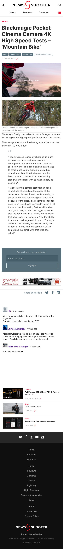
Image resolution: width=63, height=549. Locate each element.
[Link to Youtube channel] (37, 437)
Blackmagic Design (43, 54)
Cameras (43, 12)
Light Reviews (31, 490)
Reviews (27, 12)
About (31, 506)
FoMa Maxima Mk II (33, 407)
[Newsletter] (59, 5)
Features (31, 459)
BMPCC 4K (15, 54)
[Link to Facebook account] (26, 437)
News (13, 12)
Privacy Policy (31, 516)
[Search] (3, 5)
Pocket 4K (27, 54)
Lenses (27, 389)
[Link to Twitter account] (20, 437)
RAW (5, 54)
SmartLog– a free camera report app (40, 421)
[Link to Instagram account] (31, 437)
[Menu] (59, 12)
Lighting (31, 485)
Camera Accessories (31, 495)
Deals (31, 500)
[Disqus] (31, 342)
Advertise (32, 511)
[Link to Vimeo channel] (42, 437)
